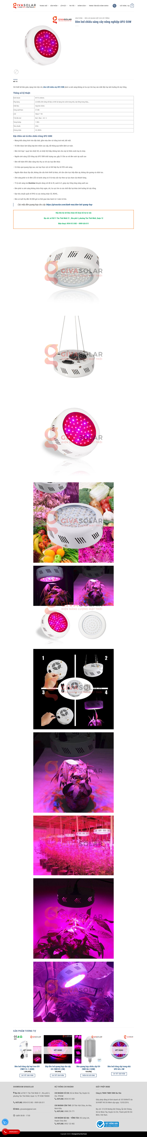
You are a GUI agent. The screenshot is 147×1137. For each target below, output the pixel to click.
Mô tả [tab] (15, 81)
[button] (114, 6)
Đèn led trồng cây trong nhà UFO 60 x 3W (119, 1067)
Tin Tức (72, 6)
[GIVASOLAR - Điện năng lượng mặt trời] (24, 5)
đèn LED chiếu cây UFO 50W (53, 87)
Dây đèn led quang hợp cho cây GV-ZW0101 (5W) (58, 1067)
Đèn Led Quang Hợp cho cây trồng (97, 18)
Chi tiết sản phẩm (27, 1075)
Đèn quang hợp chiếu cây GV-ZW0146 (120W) (88, 1067)
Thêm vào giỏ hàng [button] (88, 1075)
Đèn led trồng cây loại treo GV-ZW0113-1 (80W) (27, 1067)
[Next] (133, 1058)
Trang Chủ (43, 6)
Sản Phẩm (53, 6)
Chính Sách (82, 6)
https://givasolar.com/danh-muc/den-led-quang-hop (69, 204)
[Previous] (13, 1058)
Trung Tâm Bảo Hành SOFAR (98, 6)
